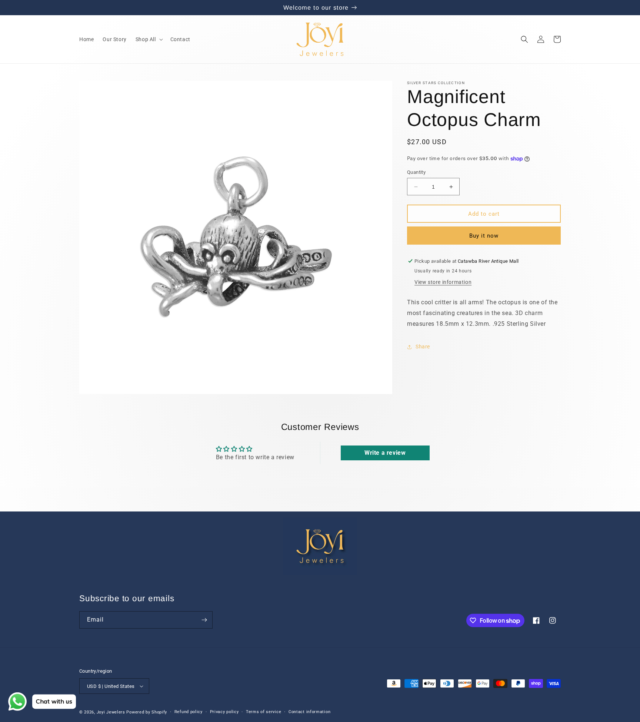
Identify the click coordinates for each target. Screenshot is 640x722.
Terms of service (263, 711)
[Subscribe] (204, 620)
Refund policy (188, 711)
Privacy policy (224, 711)
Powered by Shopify (146, 712)
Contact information (309, 711)
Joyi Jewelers (111, 712)
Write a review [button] (385, 452)
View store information (442, 282)
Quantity (416, 172)
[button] (148, 39)
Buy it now (484, 235)
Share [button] (423, 347)
